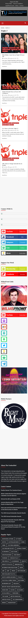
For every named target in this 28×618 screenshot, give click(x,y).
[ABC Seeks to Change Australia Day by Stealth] (14, 152)
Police (20, 577)
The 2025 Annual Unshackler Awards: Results (13, 513)
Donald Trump (21, 548)
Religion (16, 583)
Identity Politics (7, 564)
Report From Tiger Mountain (11, 586)
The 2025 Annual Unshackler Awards (11, 516)
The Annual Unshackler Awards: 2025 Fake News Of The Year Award (12, 520)
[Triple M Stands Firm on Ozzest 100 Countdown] (14, 80)
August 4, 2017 (12, 167)
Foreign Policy (14, 558)
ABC (3, 86)
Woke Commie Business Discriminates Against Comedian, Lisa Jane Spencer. (13, 494)
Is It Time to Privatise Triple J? (10, 128)
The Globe (5, 596)
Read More (4, 66)
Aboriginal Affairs (7, 538)
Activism (18, 538)
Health (24, 561)
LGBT (8, 570)
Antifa (4, 542)
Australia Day (5, 47)
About (16, 5)
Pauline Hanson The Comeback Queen (11, 490)
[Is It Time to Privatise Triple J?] (14, 116)
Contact (21, 5)
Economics (5, 551)
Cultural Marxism (13, 545)
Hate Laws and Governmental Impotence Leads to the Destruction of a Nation (14, 508)
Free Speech (5, 561)
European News (7, 554)
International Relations (9, 567)
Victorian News (17, 599)
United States (6, 599)
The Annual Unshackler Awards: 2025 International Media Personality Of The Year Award (13, 527)
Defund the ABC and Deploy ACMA (10, 499)
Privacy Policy (8, 3)
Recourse (21, 580)
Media (18, 47)
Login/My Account (9, 5)
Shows (12, 590)
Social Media (5, 51)
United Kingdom (15, 596)
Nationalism (21, 570)
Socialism (20, 590)
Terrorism (15, 593)
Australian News (12, 47)
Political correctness (6, 49)
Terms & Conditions (18, 3)
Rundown (20, 49)
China (23, 542)
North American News (9, 577)
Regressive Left (14, 49)
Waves (4, 602)
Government (15, 561)
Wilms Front (12, 602)
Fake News (17, 554)
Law (3, 570)
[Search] (25, 23)
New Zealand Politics (8, 574)
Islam (21, 567)
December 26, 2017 (12, 58)
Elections (14, 551)
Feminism (4, 558)
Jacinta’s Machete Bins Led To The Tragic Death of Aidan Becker (12, 503)
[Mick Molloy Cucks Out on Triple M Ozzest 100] (14, 43)
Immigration (18, 564)
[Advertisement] (14, 192)
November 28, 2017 (12, 130)
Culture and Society (8, 548)
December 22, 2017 (12, 95)
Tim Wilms (5, 58)
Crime (3, 545)
